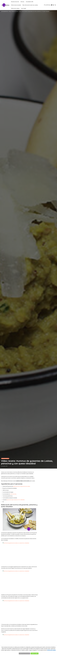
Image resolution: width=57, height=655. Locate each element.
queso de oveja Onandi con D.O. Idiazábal (15, 499)
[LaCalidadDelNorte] (5, 5)
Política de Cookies (51, 650)
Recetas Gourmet (5, 458)
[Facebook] (44, 5)
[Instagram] (48, 5)
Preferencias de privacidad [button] (24, 653)
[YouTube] (49, 5)
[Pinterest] (47, 5)
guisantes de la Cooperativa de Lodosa (21, 486)
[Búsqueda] (55, 5)
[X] (45, 5)
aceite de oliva (13, 494)
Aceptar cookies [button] (34, 653)
